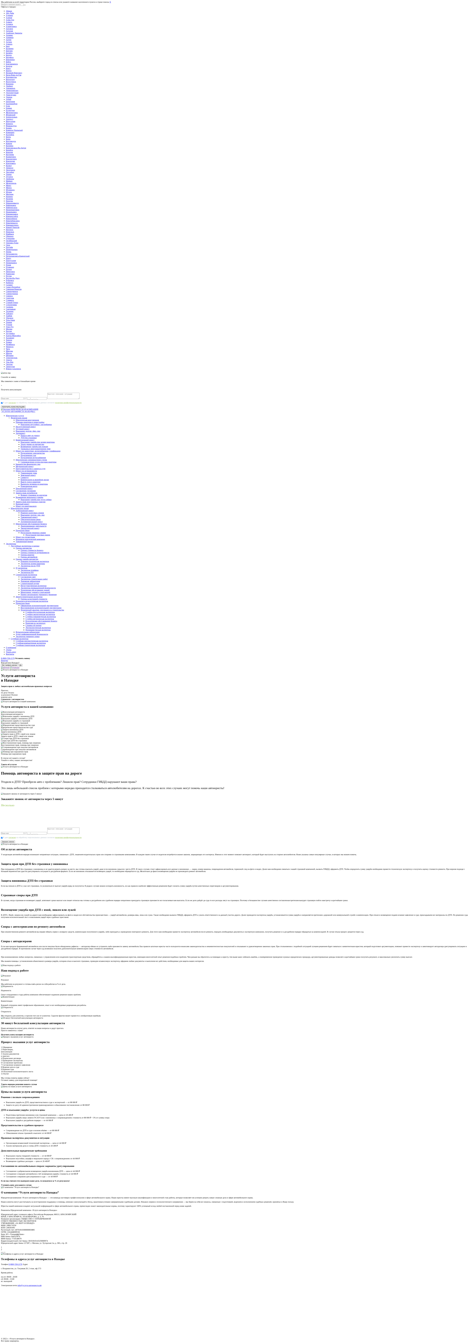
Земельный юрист (28, 475)
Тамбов (9, 316)
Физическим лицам (19, 418)
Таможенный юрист (29, 517)
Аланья (9, 18)
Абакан (9, 11)
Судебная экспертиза (19, 639)
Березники (10, 60)
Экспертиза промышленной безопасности (38, 588)
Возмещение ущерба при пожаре (34, 447)
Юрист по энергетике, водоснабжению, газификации (38, 451)
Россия (9, 331)
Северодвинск (12, 291)
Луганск (9, 177)
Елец (8, 106)
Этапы (8, 650)
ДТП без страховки (29, 438)
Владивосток (11, 77)
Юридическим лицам (20, 508)
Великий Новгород (14, 73)
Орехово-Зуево (12, 243)
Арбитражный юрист (25, 511)
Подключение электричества (33, 453)
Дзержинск (10, 88)
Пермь (8, 252)
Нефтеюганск (11, 207)
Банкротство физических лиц (28, 464)
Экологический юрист (30, 528)
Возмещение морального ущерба (29, 497)
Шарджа (9, 351)
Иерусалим (10, 121)
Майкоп (9, 181)
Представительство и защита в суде (30, 469)
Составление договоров (26, 491)
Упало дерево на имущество (32, 444)
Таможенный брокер (24, 541)
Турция (9, 325)
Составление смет (28, 577)
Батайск (9, 53)
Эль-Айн (9, 362)
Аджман (9, 15)
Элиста (9, 360)
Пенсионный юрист (24, 488)
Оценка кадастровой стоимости (34, 599)
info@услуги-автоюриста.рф (29, 1285)
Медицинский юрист (24, 466)
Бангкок (9, 51)
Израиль (9, 124)
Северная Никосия (13, 289)
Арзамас (9, 35)
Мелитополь (11, 183)
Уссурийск (10, 333)
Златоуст (9, 119)
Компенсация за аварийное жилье (35, 480)
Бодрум (9, 66)
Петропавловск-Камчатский (18, 256)
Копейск (9, 150)
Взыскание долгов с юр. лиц (33, 515)
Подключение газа (28, 455)
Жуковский (10, 115)
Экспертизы (11, 544)
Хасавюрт (10, 338)
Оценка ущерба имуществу (27, 559)
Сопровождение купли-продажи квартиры (38, 462)
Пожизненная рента (29, 486)
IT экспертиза (21, 568)
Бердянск (10, 57)
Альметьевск (11, 26)
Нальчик (9, 199)
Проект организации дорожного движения (39, 594)
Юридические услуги (15, 416)
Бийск (8, 62)
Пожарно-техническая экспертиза (35, 561)
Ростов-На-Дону (13, 278)
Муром (9, 192)
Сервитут (25, 477)
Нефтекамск (11, 205)
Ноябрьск (10, 234)
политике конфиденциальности (68, 403)
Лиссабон (10, 172)
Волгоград (10, 79)
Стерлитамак (11, 305)
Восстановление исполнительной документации (41, 608)
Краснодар (10, 161)
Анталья (9, 31)
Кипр (8, 139)
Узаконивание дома (29, 473)
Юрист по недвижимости (26, 471)
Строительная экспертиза (26, 575)
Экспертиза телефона (30, 570)
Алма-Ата (10, 20)
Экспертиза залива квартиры (33, 564)
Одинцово (10, 238)
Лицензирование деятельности (33, 526)
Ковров (9, 143)
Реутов (9, 276)
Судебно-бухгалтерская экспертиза (40, 612)
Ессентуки (10, 110)
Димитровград (12, 90)
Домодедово (11, 95)
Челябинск (10, 344)
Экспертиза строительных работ (34, 579)
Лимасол (9, 168)
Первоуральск (12, 249)
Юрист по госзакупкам (25, 537)
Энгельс (9, 364)
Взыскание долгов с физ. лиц (28, 431)
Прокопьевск (11, 263)
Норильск (10, 232)
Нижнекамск (11, 212)
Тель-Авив (10, 320)
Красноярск (11, 163)
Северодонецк (12, 294)
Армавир (9, 37)
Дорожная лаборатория (30, 581)
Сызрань (9, 307)
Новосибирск (11, 219)
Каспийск (10, 135)
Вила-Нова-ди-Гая (13, 75)
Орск (8, 245)
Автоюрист (20, 433)
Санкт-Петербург (13, 287)
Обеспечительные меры (31, 519)
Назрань (9, 196)
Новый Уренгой (12, 227)
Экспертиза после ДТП (30, 566)
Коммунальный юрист (25, 440)
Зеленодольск (11, 117)
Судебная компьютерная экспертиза (31, 643)
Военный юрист (22, 504)
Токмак (9, 322)
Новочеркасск (12, 223)
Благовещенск (12, 64)
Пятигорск (10, 272)
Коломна (9, 146)
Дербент (9, 86)
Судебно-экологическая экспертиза (40, 614)
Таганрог (10, 311)
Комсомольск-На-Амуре (16, 148)
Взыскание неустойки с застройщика (36, 424)
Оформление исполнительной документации (40, 606)
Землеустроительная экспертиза (29, 597)
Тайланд (9, 314)
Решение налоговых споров (32, 513)
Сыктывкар (11, 309)
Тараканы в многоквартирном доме (36, 449)
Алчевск (9, 24)
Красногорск (11, 159)
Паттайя (9, 247)
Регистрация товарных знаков (33, 533)
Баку (8, 46)
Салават (9, 285)
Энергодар (10, 367)
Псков (8, 265)
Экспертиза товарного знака (27, 636)
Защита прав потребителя (26, 493)
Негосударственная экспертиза (33, 586)
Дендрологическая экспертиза (38, 628)
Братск (9, 71)
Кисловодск (11, 141)
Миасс (8, 185)
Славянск (10, 300)
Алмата (9, 22)
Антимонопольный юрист (32, 522)
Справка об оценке (33, 625)
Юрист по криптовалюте (26, 506)
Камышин (10, 132)
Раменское (10, 274)
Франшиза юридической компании (30, 539)
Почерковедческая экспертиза (38, 630)
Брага (8, 68)
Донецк (9, 97)
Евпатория (10, 101)
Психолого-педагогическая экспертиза (32, 601)
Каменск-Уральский (14, 130)
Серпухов (10, 298)
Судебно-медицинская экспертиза (40, 619)
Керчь (8, 137)
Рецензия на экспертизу (36, 623)
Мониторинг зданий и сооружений (35, 592)
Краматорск (11, 157)
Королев (9, 152)
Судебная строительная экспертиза (30, 645)
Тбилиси (9, 318)
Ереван (9, 108)
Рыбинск (9, 283)
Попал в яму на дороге (30, 435)
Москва (9, 329)
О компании (11, 647)
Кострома (10, 154)
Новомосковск (12, 214)
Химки (9, 342)
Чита (8, 349)
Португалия (11, 260)
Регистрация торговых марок (38, 535)
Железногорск (12, 113)
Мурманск (10, 190)
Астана (9, 42)
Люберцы (10, 179)
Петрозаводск (11, 254)
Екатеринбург (12, 104)
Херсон (9, 340)
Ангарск (9, 29)
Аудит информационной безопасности (32, 634)
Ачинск (9, 44)
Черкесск (9, 347)
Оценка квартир (27, 555)
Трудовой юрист (22, 429)
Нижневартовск (12, 210)
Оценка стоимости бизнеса (32, 550)
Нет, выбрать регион (9, 665)
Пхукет (9, 269)
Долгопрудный (12, 93)
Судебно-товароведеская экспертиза (41, 617)
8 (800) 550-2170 (8, 658)
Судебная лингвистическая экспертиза (32, 641)
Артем (8, 40)
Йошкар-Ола (11, 126)
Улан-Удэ (9, 327)
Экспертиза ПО (27, 572)
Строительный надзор (30, 583)
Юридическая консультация (27, 420)
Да (20, 665)
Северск (9, 296)
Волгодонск (11, 82)
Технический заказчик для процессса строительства (42, 610)
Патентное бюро (23, 530)
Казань (9, 128)
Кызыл (9, 166)
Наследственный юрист (26, 427)
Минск (9, 188)
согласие (12, 403)
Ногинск (9, 230)
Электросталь (11, 358)
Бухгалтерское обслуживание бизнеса (41, 621)
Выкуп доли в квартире (30, 482)
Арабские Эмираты (14, 33)
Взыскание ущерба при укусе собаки (36, 500)
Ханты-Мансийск (13, 336)
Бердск (9, 55)
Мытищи (9, 194)
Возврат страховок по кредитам (34, 495)
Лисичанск (10, 170)
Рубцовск (10, 280)
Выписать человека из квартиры (34, 484)
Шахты (9, 353)
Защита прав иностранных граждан (31, 502)
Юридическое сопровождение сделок (31, 460)
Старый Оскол (12, 302)
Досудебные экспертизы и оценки (25, 546)
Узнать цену (11, 652)
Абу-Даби (10, 13)
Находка (9, 201)
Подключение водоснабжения (33, 458)
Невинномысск (12, 203)
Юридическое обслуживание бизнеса (31, 524)
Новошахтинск (12, 225)
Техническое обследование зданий (35, 590)
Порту (8, 258)
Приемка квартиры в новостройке (30, 422)
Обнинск (9, 236)
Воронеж (9, 84)
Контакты (10, 654)
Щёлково (9, 355)
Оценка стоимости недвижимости (35, 553)
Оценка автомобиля (29, 557)
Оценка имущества (24, 548)
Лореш (9, 174)
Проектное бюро (23, 603)
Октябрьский (11, 241)
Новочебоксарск (13, 221)
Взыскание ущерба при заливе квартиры (38, 442)
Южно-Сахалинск (13, 369)
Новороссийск (12, 216)
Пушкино (10, 267)
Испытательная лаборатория (27, 632)
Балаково (9, 48)
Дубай (8, 99)
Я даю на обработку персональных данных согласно (42, 403)
